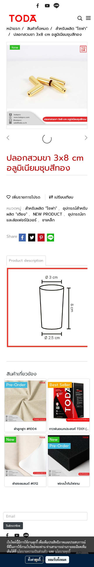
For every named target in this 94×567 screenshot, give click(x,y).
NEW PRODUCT (48, 214)
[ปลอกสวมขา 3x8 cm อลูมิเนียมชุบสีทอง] (47, 85)
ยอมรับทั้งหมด (57, 560)
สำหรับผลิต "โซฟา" (42, 208)
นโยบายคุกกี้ (62, 551)
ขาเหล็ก (48, 220)
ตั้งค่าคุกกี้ (34, 560)
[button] (78, 18)
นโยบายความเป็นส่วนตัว (32, 551)
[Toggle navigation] (88, 18)
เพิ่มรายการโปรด (25, 197)
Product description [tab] (26, 260)
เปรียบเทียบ (63, 197)
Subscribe (13, 525)
